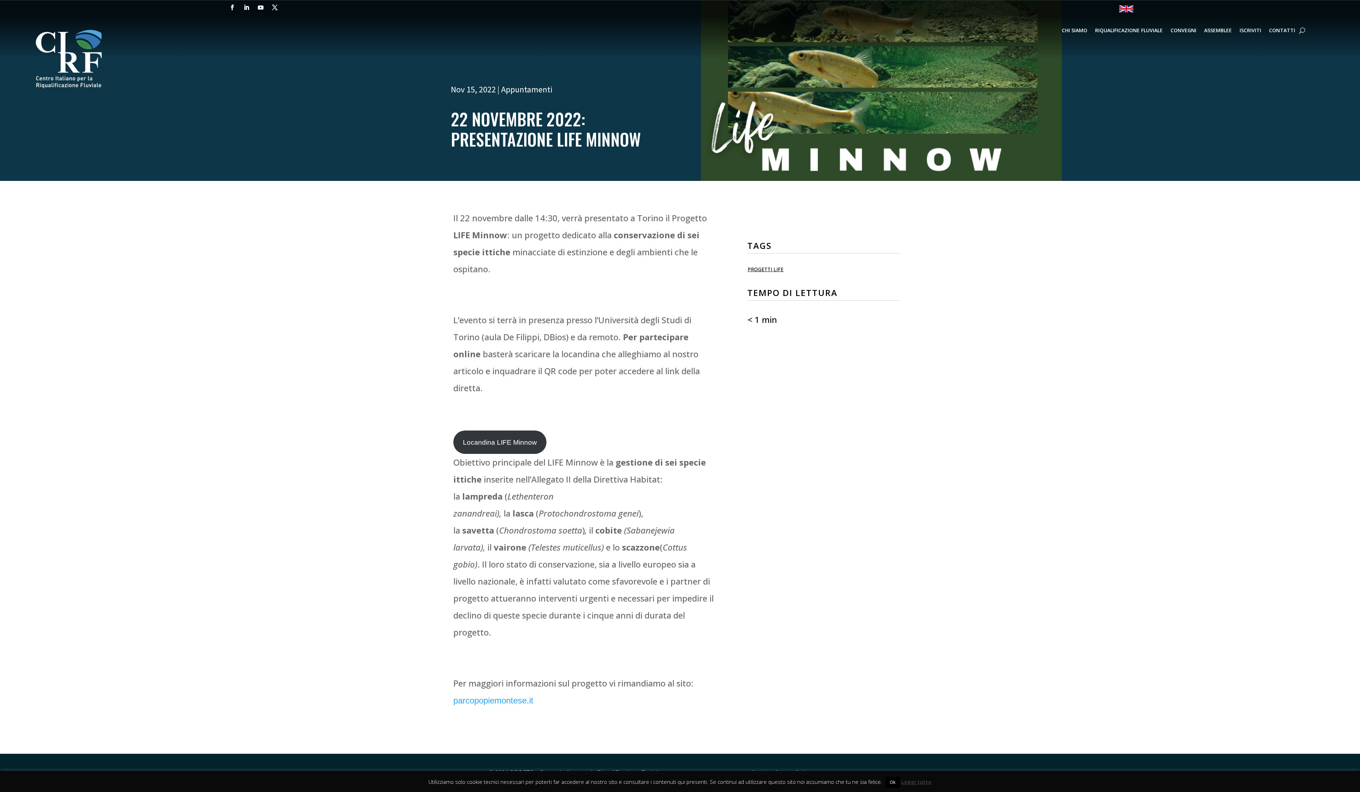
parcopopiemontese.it (493, 700)
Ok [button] (893, 782)
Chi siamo (1074, 31)
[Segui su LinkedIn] (246, 7)
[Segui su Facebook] (232, 7)
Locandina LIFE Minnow (500, 442)
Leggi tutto (916, 781)
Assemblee (1218, 31)
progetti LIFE (765, 269)
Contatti (1282, 31)
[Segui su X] (274, 7)
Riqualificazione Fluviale (1129, 31)
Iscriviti (1250, 31)
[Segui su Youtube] (260, 7)
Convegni (1183, 31)
